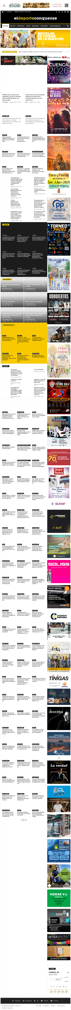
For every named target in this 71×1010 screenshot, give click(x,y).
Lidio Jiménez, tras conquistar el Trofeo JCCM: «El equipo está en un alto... (8, 732)
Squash (4, 744)
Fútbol (19, 135)
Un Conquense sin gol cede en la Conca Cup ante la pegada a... (37, 731)
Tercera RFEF (35, 544)
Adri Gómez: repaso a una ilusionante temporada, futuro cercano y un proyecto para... (23, 358)
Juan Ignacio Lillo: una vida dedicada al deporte (38, 356)
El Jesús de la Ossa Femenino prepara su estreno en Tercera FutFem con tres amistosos (35, 97)
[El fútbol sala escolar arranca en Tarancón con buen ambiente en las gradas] (39, 490)
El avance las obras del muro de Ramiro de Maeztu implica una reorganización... (23, 239)
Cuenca (28, 26)
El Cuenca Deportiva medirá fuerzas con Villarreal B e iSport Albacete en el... (7, 532)
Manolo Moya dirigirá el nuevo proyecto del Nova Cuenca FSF (23, 647)
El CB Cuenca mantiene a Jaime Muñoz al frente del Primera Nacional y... (24, 448)
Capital (19, 235)
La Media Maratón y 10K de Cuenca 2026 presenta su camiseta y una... (23, 747)
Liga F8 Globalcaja (54, 26)
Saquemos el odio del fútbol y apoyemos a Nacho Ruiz (39, 381)
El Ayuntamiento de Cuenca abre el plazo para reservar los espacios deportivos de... (38, 514)
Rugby (4, 460)
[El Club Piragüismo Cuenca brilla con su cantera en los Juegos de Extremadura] (9, 607)
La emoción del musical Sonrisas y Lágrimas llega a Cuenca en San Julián (24, 255)
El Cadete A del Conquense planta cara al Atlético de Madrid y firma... (23, 433)
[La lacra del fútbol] (29, 371)
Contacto (53, 1005)
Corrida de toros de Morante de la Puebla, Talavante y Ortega (35, 315)
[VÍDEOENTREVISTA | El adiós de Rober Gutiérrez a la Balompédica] (9, 332)
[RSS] (62, 12)
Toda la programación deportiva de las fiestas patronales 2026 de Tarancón (15, 203)
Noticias (12, 26)
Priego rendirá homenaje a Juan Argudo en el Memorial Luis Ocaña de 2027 (8, 514)
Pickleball (35, 135)
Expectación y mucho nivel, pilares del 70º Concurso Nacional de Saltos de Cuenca (8, 481)
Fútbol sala (35, 493)
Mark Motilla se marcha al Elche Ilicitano (8, 447)
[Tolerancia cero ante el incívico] (6, 381)
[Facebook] (56, 12)
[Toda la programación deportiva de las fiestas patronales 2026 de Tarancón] (6, 202)
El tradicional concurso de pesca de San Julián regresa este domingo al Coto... (8, 681)
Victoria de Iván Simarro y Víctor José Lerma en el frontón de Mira (24, 155)
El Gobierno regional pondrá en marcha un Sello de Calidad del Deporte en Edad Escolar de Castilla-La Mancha (39, 181)
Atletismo (5, 412)
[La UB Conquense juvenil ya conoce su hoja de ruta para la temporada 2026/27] (39, 148)
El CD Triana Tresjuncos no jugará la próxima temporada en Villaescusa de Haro (8, 765)
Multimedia (44, 26)
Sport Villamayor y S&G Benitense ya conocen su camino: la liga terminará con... (23, 781)
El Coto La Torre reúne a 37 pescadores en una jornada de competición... (24, 597)
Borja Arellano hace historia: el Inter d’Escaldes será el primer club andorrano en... (8, 171)
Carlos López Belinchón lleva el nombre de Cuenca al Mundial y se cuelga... (38, 814)
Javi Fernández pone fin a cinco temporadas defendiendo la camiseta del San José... (38, 715)
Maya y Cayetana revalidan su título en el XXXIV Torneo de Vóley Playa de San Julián (40, 52)
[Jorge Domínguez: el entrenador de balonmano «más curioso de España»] (9, 350)
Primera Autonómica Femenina (24, 460)
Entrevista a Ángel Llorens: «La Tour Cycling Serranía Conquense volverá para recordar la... (23, 340)
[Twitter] (65, 12)
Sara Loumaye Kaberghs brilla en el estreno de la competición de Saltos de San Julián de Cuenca (16, 192)
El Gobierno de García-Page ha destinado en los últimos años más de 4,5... (23, 698)
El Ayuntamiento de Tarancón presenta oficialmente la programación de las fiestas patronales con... (23, 514)
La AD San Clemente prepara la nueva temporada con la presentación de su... (37, 548)
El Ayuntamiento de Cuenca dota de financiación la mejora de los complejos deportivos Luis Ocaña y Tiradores (40, 203)
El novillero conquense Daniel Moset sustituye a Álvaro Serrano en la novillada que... (8, 272)
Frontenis (20, 151)
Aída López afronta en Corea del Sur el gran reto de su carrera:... (38, 797)
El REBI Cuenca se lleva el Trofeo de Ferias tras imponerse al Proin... (38, 432)
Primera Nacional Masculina (24, 445)
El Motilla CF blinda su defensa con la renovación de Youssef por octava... (38, 171)
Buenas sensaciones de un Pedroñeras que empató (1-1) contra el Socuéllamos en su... (23, 631)
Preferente (5, 151)
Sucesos (20, 268)
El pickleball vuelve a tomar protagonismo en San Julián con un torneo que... (38, 139)
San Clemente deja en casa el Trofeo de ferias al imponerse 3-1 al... (38, 630)
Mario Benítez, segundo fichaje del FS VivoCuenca (23, 713)
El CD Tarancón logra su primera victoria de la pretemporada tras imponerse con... (38, 664)
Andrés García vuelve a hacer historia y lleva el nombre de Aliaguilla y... (8, 432)
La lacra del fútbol (38, 369)
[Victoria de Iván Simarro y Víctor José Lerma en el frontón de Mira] (24, 148)
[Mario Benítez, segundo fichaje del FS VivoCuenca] (24, 707)
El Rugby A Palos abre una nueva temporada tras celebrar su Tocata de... (9, 464)
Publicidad (46, 1005)
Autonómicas (6, 760)
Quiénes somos (61, 1005)
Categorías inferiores (38, 151)
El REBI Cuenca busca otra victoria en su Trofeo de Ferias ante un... (23, 497)
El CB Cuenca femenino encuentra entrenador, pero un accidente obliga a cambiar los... (23, 464)
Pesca (4, 676)
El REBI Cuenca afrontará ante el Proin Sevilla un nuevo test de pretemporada (8, 581)
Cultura (4, 251)
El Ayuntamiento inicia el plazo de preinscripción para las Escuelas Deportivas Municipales (38, 464)
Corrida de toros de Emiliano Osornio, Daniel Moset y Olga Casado (35, 284)
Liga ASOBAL (6, 116)
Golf (4, 544)
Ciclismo (20, 335)
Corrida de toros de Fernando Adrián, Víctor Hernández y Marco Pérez (12, 315)
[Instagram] (59, 12)
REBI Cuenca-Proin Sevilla (33, 302)
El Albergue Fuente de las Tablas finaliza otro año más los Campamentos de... (23, 765)
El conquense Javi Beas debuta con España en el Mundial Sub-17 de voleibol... (38, 581)
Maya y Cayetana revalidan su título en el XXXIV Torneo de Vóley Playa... (8, 139)
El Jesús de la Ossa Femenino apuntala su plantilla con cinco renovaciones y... (38, 614)
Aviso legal (38, 1005)
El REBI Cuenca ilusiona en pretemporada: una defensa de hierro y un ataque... (23, 416)
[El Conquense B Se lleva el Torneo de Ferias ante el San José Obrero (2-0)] (39, 673)
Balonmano (5, 353)
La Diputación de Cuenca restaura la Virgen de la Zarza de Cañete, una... (8, 238)
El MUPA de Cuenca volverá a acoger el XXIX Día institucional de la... (8, 780)
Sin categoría (21, 510)
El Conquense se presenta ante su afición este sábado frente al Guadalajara (24, 565)
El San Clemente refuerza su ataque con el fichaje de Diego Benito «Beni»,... (39, 780)
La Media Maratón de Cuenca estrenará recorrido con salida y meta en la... (8, 664)
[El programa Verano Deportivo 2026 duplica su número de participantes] (39, 740)
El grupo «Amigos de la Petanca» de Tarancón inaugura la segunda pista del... (23, 664)
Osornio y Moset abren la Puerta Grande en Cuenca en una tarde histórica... (38, 238)
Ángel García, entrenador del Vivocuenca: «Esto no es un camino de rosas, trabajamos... (9, 647)
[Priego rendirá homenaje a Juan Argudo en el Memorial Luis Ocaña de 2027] (9, 506)
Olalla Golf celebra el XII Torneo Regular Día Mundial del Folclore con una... (8, 548)
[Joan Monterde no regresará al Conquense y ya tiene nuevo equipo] (24, 607)
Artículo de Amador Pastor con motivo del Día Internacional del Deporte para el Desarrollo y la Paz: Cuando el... (40, 391)
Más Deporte (36, 353)
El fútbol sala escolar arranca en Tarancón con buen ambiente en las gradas (38, 497)
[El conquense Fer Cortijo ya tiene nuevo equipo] (29, 191)
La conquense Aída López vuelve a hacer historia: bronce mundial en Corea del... (9, 598)
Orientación (35, 594)
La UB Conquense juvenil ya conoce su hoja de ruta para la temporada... (38, 155)
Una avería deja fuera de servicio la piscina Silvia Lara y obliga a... (23, 581)
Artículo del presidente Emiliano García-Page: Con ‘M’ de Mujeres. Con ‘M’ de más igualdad (16, 372)
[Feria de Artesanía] (12, 299)
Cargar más (24, 820)
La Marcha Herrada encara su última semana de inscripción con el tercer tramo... (23, 548)
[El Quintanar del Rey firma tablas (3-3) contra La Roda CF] (24, 806)
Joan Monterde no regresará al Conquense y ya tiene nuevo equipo (24, 614)
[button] (68, 26)
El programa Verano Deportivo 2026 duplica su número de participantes (38, 748)
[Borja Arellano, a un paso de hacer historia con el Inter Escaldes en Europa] (9, 490)
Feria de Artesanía (8, 302)
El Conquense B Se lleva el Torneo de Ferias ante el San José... (38, 680)
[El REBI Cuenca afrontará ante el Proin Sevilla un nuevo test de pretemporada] (9, 574)
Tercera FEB (35, 760)
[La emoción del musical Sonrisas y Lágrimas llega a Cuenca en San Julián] (24, 248)
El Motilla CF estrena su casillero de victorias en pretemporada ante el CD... (8, 698)
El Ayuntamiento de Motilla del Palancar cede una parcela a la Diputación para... (38, 532)
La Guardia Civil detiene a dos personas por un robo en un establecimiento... (23, 272)
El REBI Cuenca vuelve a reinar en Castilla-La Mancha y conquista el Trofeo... (23, 732)
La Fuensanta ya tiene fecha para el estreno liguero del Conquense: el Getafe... (8, 565)
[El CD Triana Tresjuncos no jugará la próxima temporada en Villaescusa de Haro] (9, 757)
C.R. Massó (5, 102)
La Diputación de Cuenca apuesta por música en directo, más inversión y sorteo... (8, 256)
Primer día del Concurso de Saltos (11, 285)
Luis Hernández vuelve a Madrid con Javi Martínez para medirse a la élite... (23, 480)
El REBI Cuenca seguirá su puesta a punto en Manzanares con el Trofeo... (8, 798)
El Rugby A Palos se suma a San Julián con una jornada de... (8, 630)
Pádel (34, 335)
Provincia (5, 235)
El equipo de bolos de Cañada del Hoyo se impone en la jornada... (23, 531)
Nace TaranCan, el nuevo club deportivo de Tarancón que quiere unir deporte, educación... (38, 565)
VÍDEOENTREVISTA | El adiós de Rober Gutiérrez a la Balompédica (8, 339)
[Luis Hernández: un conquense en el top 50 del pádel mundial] (39, 332)
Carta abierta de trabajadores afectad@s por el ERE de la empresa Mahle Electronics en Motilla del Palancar (16, 391)
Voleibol (5, 135)
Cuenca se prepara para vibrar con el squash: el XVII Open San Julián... (8, 747)
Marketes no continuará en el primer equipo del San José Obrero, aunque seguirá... (23, 171)
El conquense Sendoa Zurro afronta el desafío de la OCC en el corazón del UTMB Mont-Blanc (39, 214)
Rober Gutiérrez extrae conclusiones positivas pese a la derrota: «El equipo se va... (38, 698)
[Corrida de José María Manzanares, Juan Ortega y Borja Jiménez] (39, 264)
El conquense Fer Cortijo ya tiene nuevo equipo (40, 190)
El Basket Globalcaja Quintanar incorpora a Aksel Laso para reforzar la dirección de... (38, 765)
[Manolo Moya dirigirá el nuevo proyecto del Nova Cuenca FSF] (24, 640)
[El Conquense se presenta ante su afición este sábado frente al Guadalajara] (24, 557)
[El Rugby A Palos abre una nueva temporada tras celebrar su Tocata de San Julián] (9, 456)
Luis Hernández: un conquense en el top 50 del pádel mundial (38, 339)
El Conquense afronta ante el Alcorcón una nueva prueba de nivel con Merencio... (8, 814)
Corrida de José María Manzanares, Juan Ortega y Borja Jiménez (39, 271)
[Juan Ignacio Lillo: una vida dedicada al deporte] (39, 350)
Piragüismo (5, 610)
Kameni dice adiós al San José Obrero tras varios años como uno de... (8, 155)
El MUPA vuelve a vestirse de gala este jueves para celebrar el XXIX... (38, 448)
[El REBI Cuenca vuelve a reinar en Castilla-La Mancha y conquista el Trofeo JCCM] (24, 724)
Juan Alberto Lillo (7, 288)
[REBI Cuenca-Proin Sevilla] (35, 299)
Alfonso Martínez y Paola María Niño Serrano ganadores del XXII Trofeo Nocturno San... (8, 416)
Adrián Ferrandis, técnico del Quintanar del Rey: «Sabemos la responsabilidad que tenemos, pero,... (23, 681)
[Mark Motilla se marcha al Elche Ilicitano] (9, 441)
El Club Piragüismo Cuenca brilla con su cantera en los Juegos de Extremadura (8, 614)
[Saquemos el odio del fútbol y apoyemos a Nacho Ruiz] (29, 381)
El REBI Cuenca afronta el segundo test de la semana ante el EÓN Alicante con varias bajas (11, 97)
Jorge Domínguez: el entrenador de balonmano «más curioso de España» (9, 357)
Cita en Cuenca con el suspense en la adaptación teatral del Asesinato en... (23, 798)
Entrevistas (20, 26)
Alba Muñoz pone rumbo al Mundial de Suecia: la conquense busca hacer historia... (38, 598)
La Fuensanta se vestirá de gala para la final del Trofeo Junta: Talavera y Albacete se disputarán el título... (16, 181)
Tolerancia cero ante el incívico (16, 380)
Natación (20, 577)
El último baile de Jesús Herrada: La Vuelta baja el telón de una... (9, 714)
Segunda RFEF (6, 445)
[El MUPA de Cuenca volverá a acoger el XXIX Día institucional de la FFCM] (9, 773)
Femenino (28, 116)
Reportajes (35, 26)
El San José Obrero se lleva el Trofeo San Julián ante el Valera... (38, 415)
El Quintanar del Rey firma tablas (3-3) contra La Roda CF (23, 813)
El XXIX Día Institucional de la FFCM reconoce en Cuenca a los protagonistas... (23, 139)
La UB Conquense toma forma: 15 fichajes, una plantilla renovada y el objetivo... (38, 647)
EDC (26, 102)
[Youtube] (68, 12)
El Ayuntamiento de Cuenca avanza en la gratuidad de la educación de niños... (37, 256)
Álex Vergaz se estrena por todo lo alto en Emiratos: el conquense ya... (38, 481)
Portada (5, 26)
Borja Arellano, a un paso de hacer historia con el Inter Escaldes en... (8, 497)
